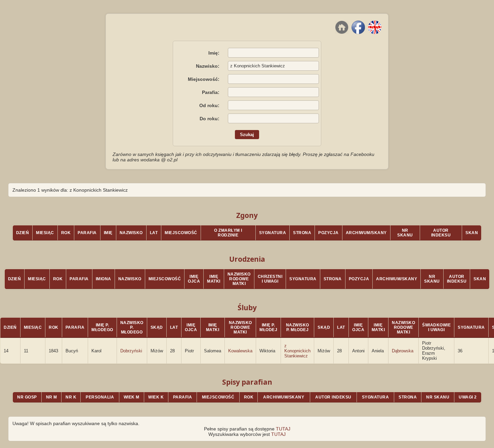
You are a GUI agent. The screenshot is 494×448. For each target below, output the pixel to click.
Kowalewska (240, 350)
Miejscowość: (203, 79)
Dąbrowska (402, 350)
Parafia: (210, 92)
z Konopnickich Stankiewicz (297, 350)
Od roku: (209, 105)
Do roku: (209, 118)
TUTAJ (283, 428)
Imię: (213, 53)
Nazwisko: (207, 66)
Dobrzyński (131, 350)
